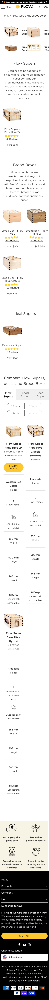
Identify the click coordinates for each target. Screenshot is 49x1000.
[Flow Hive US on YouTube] (24, 945)
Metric (15, 413)
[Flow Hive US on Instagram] (29, 945)
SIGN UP (24, 935)
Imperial (33, 413)
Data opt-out (31, 970)
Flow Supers (8, 394)
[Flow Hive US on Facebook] (19, 945)
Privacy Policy (14, 970)
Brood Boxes (24, 394)
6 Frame (16, 406)
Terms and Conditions (35, 966)
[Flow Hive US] (24, 7)
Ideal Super (41, 394)
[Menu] (1, 7)
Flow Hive (16, 966)
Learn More (13, 467)
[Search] (39, 7)
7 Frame (33, 406)
